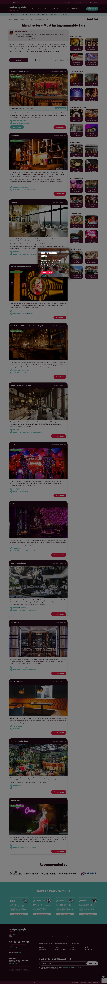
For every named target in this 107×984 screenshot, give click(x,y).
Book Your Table (47, 273)
